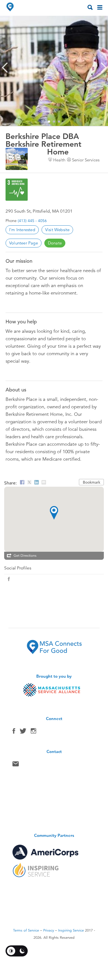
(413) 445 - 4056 (32, 220)
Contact (15, 765)
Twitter (23, 732)
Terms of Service (26, 930)
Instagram (33, 732)
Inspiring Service (71, 930)
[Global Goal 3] (17, 190)
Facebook (13, 732)
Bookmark (91, 482)
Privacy (48, 930)
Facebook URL (9, 579)
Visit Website (57, 229)
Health (59, 160)
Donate (55, 243)
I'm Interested (22, 229)
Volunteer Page (23, 243)
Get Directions (25, 555)
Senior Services (85, 160)
